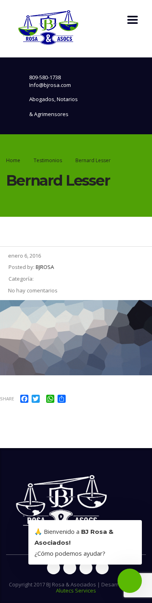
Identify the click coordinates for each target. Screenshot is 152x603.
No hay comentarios (33, 290)
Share (7, 399)
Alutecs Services (76, 590)
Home (13, 160)
